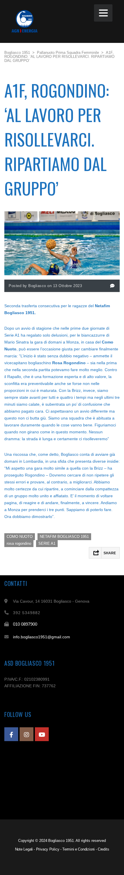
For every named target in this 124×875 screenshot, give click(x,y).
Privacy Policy (47, 849)
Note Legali (24, 849)
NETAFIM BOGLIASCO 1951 (64, 536)
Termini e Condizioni (78, 849)
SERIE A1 (46, 543)
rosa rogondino (19, 543)
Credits (103, 849)
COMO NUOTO (20, 536)
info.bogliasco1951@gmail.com (41, 637)
